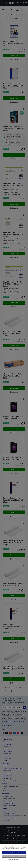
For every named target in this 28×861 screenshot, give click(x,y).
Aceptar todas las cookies (14, 852)
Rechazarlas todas (14, 855)
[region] (14, 852)
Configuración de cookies (14, 859)
